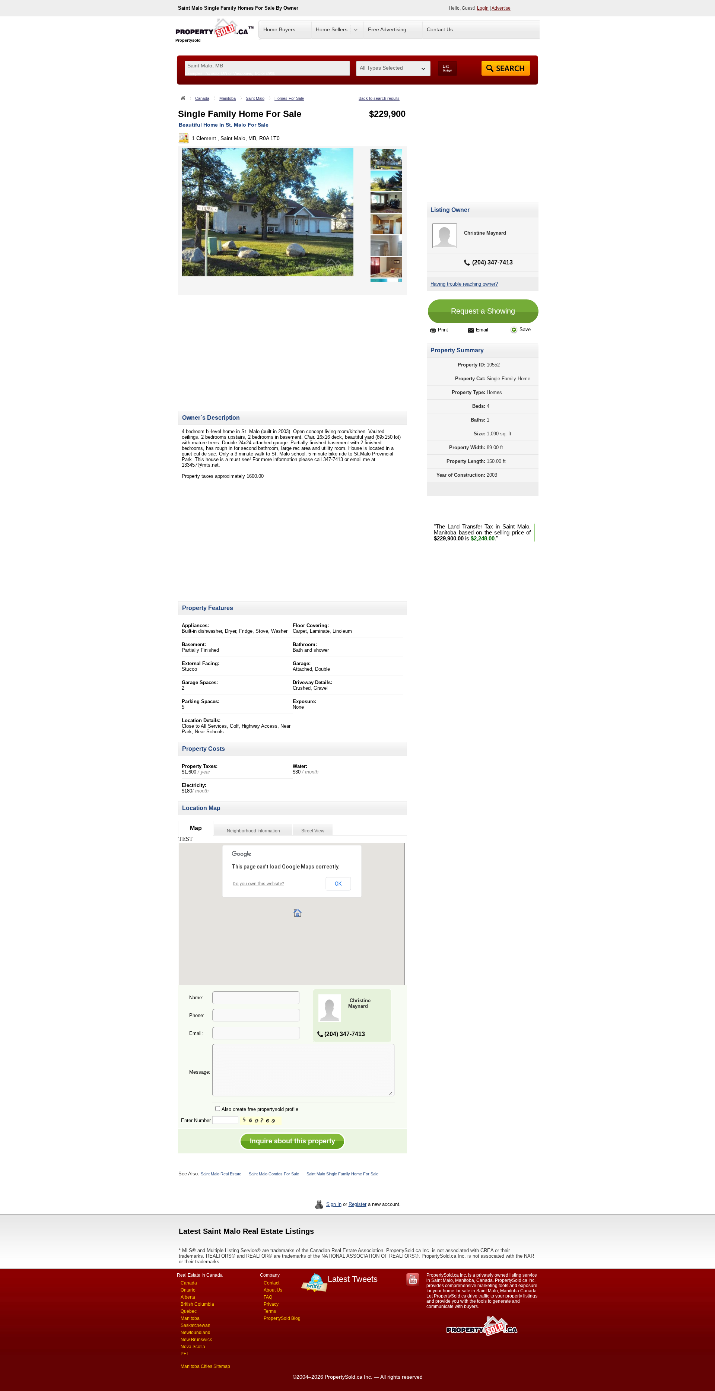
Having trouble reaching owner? (464, 284)
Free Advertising (387, 29)
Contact (271, 1283)
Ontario (188, 1290)
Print (443, 330)
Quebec (189, 1311)
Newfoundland (195, 1332)
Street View (312, 830)
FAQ (268, 1297)
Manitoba (227, 98)
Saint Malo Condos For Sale (274, 1174)
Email (482, 330)
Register (357, 1204)
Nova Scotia (193, 1346)
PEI (184, 1353)
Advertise (501, 8)
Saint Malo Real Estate (221, 1174)
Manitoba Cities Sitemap (205, 1366)
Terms (270, 1311)
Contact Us (440, 29)
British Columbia (197, 1304)
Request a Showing (483, 311)
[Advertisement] (240, 347)
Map (196, 828)
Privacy (271, 1304)
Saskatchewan (195, 1325)
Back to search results (379, 98)
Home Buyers (279, 29)
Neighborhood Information (253, 830)
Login (483, 8)
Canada (202, 98)
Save (525, 329)
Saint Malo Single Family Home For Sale (342, 1174)
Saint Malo (255, 98)
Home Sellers (331, 29)
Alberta (188, 1297)
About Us (273, 1290)
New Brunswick (196, 1339)
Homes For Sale (289, 98)
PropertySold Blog (282, 1318)
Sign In (333, 1204)
